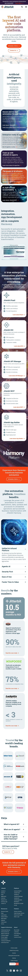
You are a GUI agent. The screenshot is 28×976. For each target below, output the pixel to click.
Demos (2, 923)
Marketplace (16, 901)
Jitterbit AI (3, 891)
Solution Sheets (4, 916)
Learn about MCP (18, 407)
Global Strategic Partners (19, 913)
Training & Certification (5, 940)
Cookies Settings (14, 960)
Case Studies (4, 915)
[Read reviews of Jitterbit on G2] (14, 963)
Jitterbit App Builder (18, 899)
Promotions (16, 935)
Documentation (4, 939)
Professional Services (5, 930)
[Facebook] (17, 970)
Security (14, 953)
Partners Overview (18, 911)
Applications (3, 896)
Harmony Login (4, 901)
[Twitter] (7, 970)
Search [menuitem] (22, 7)
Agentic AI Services (5, 933)
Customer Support (5, 935)
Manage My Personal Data (14, 955)
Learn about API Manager (16, 375)
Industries (3, 898)
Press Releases (17, 933)
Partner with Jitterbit (18, 915)
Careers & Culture (17, 937)
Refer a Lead (16, 916)
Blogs (2, 913)
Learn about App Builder (16, 438)
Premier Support (4, 937)
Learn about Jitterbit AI (8, 125)
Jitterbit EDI (16, 894)
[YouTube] (14, 970)
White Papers (4, 918)
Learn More (18, 3)
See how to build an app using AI (11, 181)
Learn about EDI (18, 346)
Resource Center (4, 911)
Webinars (3, 920)
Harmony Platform (18, 891)
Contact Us (13, 50)
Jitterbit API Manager (18, 896)
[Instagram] (21, 970)
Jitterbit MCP (16, 898)
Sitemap (14, 958)
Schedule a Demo (13, 46)
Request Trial (4, 899)
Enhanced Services (5, 931)
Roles (2, 894)
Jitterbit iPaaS (17, 892)
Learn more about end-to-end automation (14, 127)
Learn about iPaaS (18, 314)
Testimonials (3, 922)
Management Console (18, 903)
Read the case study (11, 653)
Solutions (3, 892)
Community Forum (5, 942)
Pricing (15, 905)
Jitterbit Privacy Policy (14, 950)
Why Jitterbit (16, 930)
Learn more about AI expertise (11, 165)
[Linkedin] (11, 970)
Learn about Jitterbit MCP (9, 200)
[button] (26, 6)
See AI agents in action (8, 147)
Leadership (16, 931)
